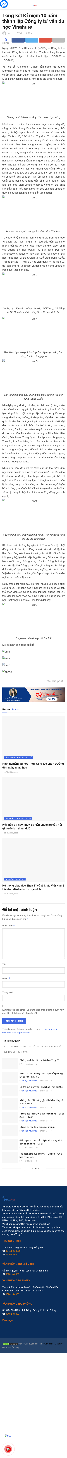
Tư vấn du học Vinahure (52, 1343)
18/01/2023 (28, 1064)
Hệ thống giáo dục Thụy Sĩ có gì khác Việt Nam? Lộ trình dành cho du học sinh (33, 887)
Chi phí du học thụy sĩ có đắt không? (37, 1126)
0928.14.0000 (12, 1273)
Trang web (7, 992)
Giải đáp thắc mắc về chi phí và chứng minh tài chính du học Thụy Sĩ (40, 1142)
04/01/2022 (43, 1107)
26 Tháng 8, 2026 (11, 772)
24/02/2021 (28, 1161)
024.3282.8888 (13, 1250)
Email (6, 978)
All (5, 1046)
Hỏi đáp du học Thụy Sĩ (48, 1046)
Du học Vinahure (29, 1081)
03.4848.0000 (12, 1254)
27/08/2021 (43, 1131)
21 (37, 1148)
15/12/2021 (43, 1121)
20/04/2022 (43, 1091)
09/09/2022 (43, 1081)
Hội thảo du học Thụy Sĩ (18, 818)
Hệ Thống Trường (15, 879)
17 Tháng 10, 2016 (24, 33)
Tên (5, 964)
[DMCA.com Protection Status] (10, 1343)
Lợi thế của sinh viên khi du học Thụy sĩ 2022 (41, 1086)
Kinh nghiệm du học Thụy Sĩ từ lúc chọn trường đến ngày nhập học (33, 765)
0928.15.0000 (12, 1294)
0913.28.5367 (12, 1313)
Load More (33, 1168)
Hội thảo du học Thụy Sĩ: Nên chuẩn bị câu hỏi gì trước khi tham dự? (32, 826)
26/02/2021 (28, 1148)
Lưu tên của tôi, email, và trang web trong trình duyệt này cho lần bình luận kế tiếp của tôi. (33, 1011)
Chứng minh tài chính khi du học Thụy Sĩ (39, 1060)
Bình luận (8, 925)
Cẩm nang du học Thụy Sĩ (18, 757)
